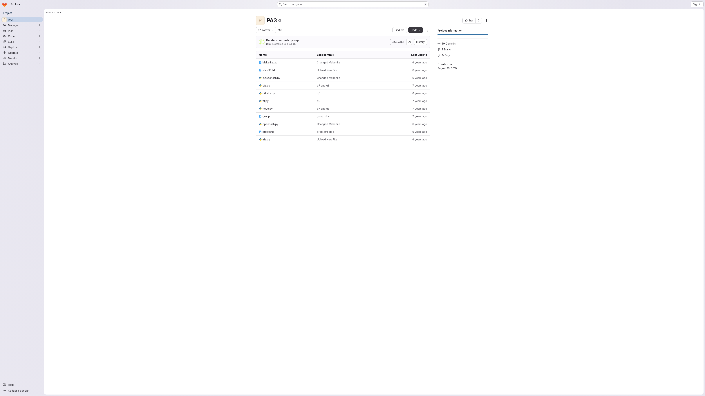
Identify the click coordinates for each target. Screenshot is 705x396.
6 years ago (419, 62)
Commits (449, 43)
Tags (446, 55)
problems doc (325, 131)
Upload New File (327, 70)
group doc (323, 116)
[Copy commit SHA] (409, 42)
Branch (447, 49)
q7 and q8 (323, 85)
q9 (318, 100)
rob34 (269, 44)
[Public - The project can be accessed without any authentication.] (279, 20)
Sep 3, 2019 (290, 44)
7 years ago (419, 85)
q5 (318, 93)
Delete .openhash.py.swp (282, 40)
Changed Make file (328, 62)
